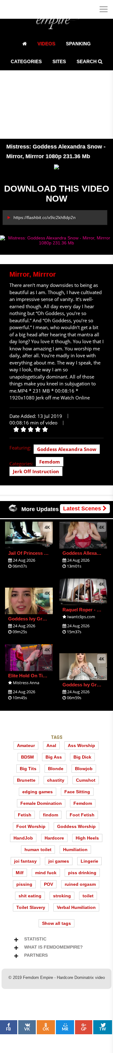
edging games (37, 791)
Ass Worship (81, 745)
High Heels (87, 837)
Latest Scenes (83, 508)
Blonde (55, 768)
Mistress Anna (26, 682)
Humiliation (75, 849)
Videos (46, 43)
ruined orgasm (80, 884)
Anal (51, 745)
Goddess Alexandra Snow (66, 449)
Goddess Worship (76, 826)
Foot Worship (31, 826)
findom (50, 814)
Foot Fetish (82, 814)
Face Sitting (77, 791)
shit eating (30, 895)
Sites (59, 61)
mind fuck (45, 872)
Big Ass (54, 757)
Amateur (26, 745)
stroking (62, 895)
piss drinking (82, 872)
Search (87, 61)
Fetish (24, 814)
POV (48, 884)
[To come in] (28, 9)
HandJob (23, 837)
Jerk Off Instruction (36, 471)
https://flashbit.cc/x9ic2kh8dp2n (44, 217)
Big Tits (28, 768)
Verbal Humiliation (76, 907)
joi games (58, 861)
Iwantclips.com (81, 616)
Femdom (49, 462)
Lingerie (89, 861)
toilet (88, 895)
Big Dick (82, 757)
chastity (55, 780)
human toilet (37, 849)
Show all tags (56, 923)
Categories (26, 61)
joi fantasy (25, 861)
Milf (20, 872)
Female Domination (41, 803)
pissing (24, 884)
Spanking (78, 43)
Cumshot (85, 780)
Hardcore (54, 837)
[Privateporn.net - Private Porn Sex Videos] (9, 9)
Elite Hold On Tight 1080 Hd (38, 675)
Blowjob (84, 768)
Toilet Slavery (30, 907)
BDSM (27, 757)
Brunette (26, 780)
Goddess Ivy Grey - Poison (37, 618)
